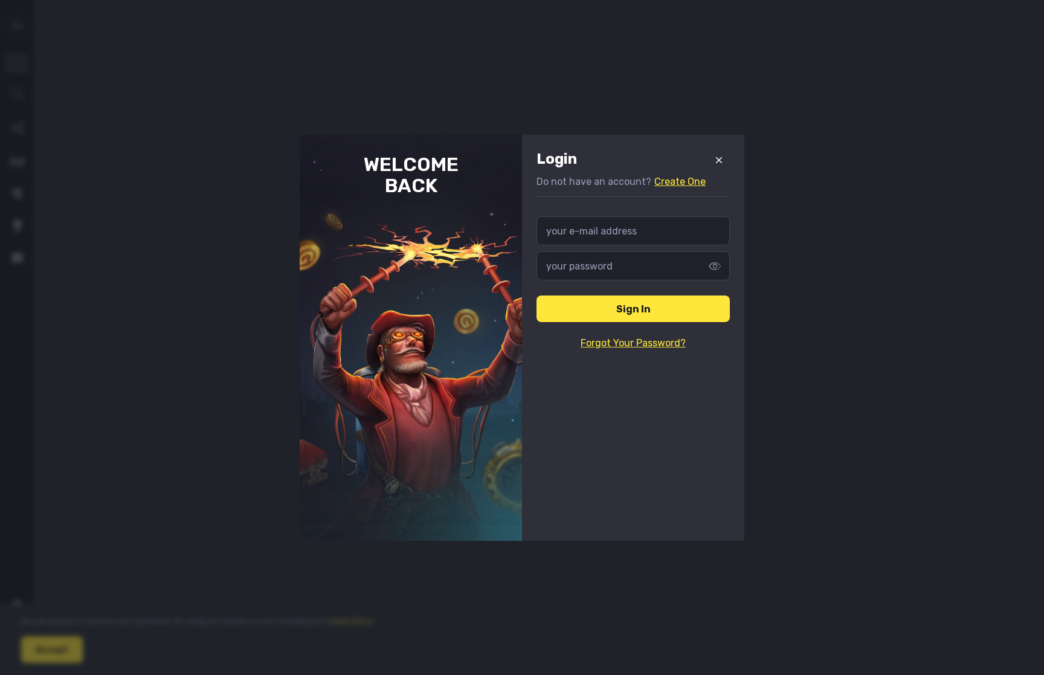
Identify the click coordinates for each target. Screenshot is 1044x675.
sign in (633, 309)
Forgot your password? (633, 343)
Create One (680, 181)
